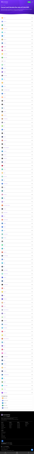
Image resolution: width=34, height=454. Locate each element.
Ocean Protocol (5, 284)
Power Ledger (5, 385)
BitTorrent (4, 154)
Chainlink (4, 68)
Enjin (4, 201)
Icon (4, 248)
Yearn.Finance (5, 183)
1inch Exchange (5, 255)
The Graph (4, 151)
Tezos (4, 129)
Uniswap (4, 50)
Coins (4, 5)
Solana (4, 64)
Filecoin (4, 93)
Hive (4, 349)
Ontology (4, 237)
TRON (4, 100)
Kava (4, 288)
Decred (4, 169)
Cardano (4, 32)
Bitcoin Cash (5, 57)
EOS (4, 104)
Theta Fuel (4, 115)
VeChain (4, 86)
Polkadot (4, 46)
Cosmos (4, 136)
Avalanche (4, 140)
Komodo (4, 367)
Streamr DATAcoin (6, 338)
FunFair (4, 306)
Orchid (4, 313)
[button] (32, 2)
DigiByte (4, 223)
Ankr (4, 259)
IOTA (4, 133)
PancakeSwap (5, 118)
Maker (4, 122)
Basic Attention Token (6, 205)
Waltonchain (5, 392)
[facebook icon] (1, 446)
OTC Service (2, 425)
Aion (4, 378)
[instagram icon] (4, 446)
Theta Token (5, 75)
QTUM (4, 230)
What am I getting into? (4, 449)
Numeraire (4, 320)
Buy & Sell (2, 424)
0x (3, 241)
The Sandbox (5, 327)
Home (2, 5)
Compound (5, 176)
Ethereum (4, 21)
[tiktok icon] (8, 446)
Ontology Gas (5, 324)
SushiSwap (4, 194)
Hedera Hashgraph (6, 147)
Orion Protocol (5, 356)
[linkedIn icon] (5, 446)
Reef (4, 295)
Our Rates (2, 426)
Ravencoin (4, 252)
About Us (2, 428)
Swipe (4, 302)
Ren (4, 266)
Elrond (4, 187)
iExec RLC (4, 291)
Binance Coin (5, 28)
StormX (4, 331)
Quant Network (5, 219)
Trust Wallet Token (6, 374)
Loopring (4, 277)
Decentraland (5, 212)
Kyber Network (5, 273)
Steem (4, 360)
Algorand (4, 111)
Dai (3, 82)
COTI (4, 342)
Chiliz (4, 165)
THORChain (5, 158)
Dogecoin (4, 39)
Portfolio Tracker (3, 427)
